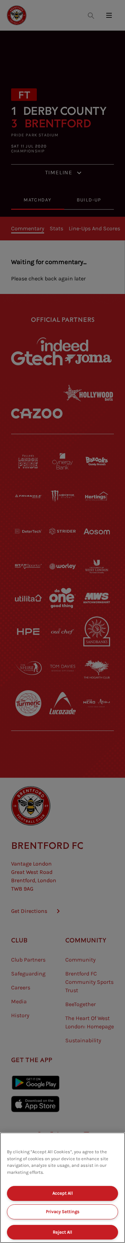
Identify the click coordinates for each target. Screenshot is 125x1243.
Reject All (62, 1232)
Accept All (62, 1193)
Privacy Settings (63, 1211)
